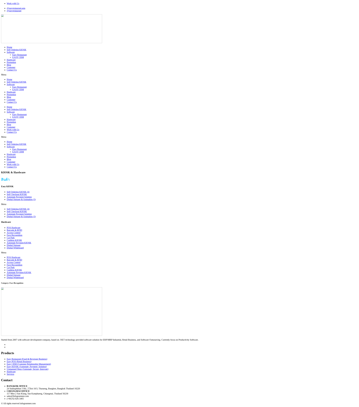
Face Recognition (14, 235)
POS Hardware (13, 227)
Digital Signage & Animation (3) (21, 199)
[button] (179, 74)
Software (11, 52)
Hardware (11, 60)
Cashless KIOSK (14, 240)
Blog (9, 65)
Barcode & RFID (14, 230)
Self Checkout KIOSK (17, 194)
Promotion (11, 62)
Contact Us (12, 70)
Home (9, 47)
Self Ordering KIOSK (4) (18, 192)
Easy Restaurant (19, 55)
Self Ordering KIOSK (16, 50)
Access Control (13, 232)
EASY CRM (18, 57)
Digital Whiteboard (15, 248)
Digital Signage (13, 245)
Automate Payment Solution (19, 197)
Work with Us (13, 129)
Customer (11, 67)
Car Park (11, 238)
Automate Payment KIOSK (19, 243)
